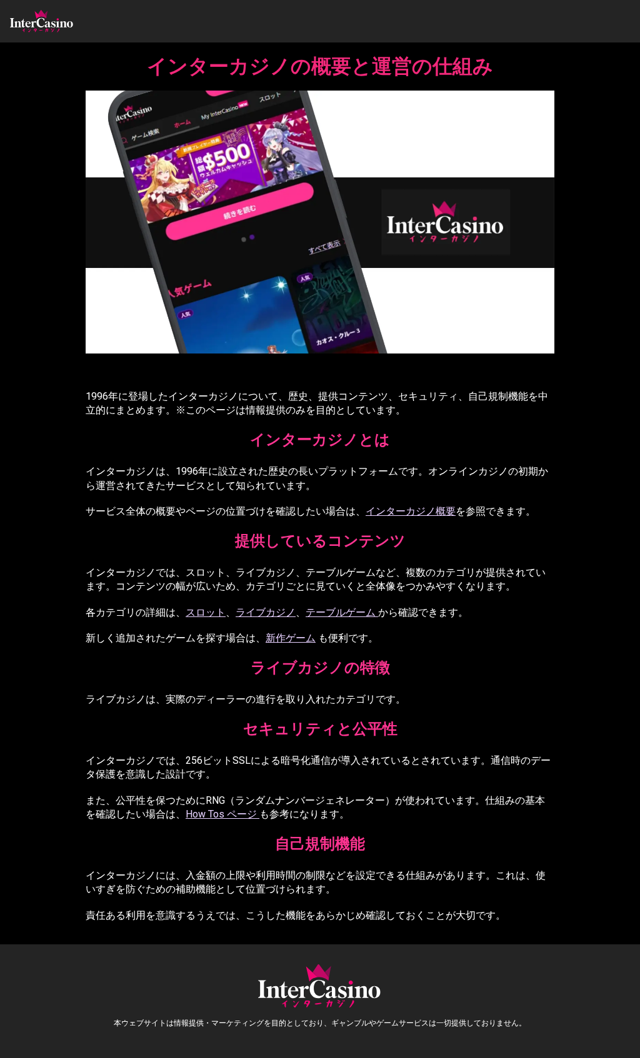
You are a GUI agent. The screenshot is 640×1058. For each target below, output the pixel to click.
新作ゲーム (291, 638)
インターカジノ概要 (411, 511)
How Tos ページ (222, 814)
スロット (206, 612)
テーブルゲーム (342, 612)
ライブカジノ (266, 612)
